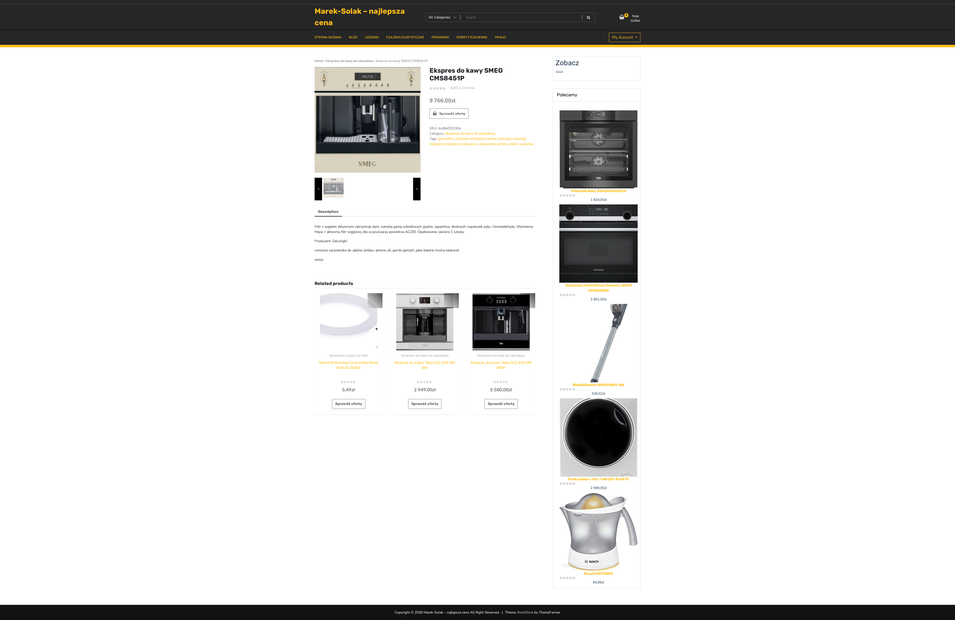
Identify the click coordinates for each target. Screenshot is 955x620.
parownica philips (493, 144)
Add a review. (463, 87)
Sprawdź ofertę (452, 113)
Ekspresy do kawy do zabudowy (349, 61)
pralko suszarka (521, 144)
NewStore (525, 612)
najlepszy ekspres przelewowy (454, 144)
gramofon (446, 139)
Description (328, 212)
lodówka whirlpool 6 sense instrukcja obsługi (490, 139)
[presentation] (318, 189)
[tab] (328, 212)
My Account (623, 37)
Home (319, 61)
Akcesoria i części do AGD (349, 355)
